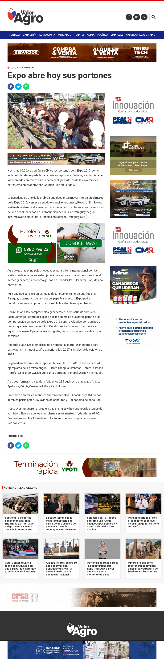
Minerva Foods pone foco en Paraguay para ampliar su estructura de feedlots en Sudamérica (143, 567)
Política (102, 34)
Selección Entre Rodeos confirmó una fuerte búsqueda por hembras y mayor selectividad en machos (102, 523)
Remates (79, 34)
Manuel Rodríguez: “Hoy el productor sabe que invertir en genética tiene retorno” (143, 522)
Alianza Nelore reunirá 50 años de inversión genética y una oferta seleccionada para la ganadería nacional (61, 568)
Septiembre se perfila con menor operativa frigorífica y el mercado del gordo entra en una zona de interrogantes (19, 523)
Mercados (64, 34)
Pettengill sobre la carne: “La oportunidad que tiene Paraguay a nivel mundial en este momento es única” (102, 568)
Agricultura (47, 34)
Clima (90, 34)
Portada (14, 34)
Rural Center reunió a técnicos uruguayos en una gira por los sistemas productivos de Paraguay (20, 567)
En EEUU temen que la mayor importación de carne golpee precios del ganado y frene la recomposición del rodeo (61, 523)
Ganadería (29, 34)
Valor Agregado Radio (140, 34)
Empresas (117, 34)
